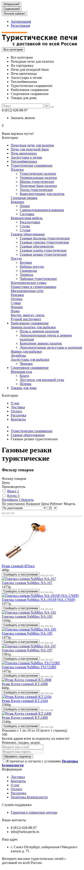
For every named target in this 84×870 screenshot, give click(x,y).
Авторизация (21, 21)
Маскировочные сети (27, 291)
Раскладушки (30, 222)
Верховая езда (21, 372)
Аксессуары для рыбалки (30, 359)
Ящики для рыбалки (26, 351)
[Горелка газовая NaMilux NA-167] (29, 579)
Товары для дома (24, 388)
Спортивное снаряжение (30, 368)
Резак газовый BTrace (18, 566)
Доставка (18, 407)
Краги (24, 376)
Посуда (16, 258)
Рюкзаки (17, 295)
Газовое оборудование (28, 234)
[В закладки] (47, 575)
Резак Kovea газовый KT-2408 (25, 717)
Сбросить (26, 500)
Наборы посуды (32, 266)
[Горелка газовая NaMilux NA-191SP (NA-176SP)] (40, 596)
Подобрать (10, 500)
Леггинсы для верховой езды (42, 380)
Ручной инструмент (26, 319)
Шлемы (25, 384)
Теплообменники (24, 161)
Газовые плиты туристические (43, 250)
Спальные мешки (24, 198)
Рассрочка (18, 415)
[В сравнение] (51, 575)
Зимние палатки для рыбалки (33, 327)
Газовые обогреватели (37, 246)
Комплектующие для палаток (42, 194)
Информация (12, 769)
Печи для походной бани (30, 149)
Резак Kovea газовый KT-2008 (25, 684)
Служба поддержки (17, 805)
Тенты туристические (36, 190)
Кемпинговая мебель (27, 218)
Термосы (26, 275)
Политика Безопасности (29, 797)
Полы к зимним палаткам (39, 331)
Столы (25, 226)
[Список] (8, 513)
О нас (15, 403)
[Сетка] (3, 513)
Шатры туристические (37, 182)
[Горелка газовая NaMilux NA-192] (29, 612)
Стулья (25, 230)
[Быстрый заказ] (42, 575)
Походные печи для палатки (32, 145)
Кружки (26, 262)
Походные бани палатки (38, 186)
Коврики (17, 202)
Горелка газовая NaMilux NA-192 (27, 616)
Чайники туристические (38, 279)
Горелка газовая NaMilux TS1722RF (29, 667)
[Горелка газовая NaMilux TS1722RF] (31, 663)
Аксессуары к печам (26, 157)
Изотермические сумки (28, 283)
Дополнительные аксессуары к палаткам (51, 347)
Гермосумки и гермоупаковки (33, 287)
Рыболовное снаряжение (30, 323)
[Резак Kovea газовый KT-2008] (26, 680)
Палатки (17, 169)
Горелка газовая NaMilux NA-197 (27, 650)
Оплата (16, 411)
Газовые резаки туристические (43, 254)
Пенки (25, 206)
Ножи (15, 311)
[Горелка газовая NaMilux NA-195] (29, 629)
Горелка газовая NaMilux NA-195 (27, 633)
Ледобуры (18, 355)
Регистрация (20, 25)
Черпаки (26, 363)
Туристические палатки (38, 173)
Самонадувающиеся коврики (42, 210)
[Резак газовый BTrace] (26, 562)
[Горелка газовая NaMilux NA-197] (29, 646)
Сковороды (28, 270)
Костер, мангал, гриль (27, 315)
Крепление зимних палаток (41, 343)
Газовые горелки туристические (44, 242)
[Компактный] (12, 513)
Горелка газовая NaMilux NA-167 (27, 583)
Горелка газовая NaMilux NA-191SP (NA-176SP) (38, 600)
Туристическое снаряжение (31, 165)
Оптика (16, 299)
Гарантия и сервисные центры (34, 812)
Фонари (17, 307)
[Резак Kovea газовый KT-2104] (26, 697)
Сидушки (27, 214)
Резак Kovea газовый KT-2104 (25, 701)
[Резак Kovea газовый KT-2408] (26, 713)
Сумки (16, 303)
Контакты (18, 419)
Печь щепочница (24, 153)
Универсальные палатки (38, 177)
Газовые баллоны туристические (45, 238)
